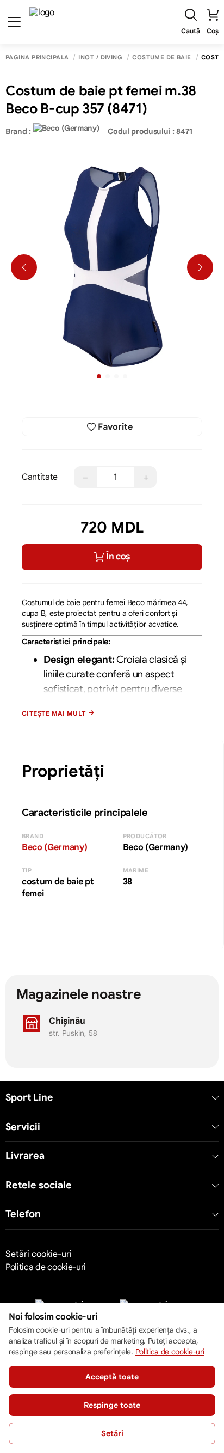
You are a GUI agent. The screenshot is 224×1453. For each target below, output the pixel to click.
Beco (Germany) (55, 847)
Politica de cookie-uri (45, 1267)
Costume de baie (161, 57)
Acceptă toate (112, 1377)
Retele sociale (38, 1185)
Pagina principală (37, 57)
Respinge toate (112, 1405)
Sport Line (29, 1097)
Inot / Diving (100, 57)
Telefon (23, 1214)
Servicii (22, 1127)
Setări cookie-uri (38, 1254)
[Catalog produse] (14, 21)
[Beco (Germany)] (66, 131)
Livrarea (25, 1156)
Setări (112, 1433)
